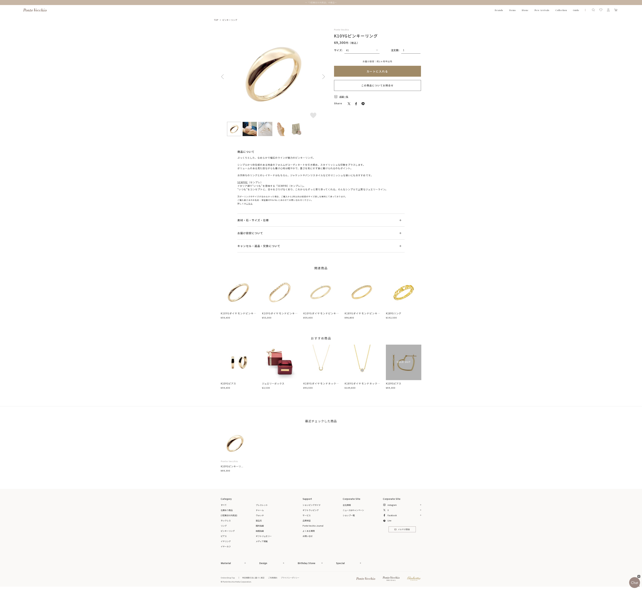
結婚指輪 (260, 530)
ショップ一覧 (349, 515)
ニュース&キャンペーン (353, 510)
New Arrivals (541, 10)
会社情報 (347, 504)
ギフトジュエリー (264, 536)
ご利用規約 (272, 577)
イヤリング (226, 541)
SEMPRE (242, 182)
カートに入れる (377, 71)
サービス (307, 515)
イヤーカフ (226, 546)
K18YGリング (393, 313)
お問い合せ (308, 536)
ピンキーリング (229, 19)
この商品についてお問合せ (377, 85)
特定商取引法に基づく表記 (253, 577)
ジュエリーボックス (273, 383)
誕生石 (259, 520)
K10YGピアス (228, 383)
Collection (561, 10)
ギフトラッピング (311, 510)
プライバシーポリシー (290, 577)
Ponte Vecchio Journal (313, 525)
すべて (224, 504)
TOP (216, 19)
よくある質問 (309, 530)
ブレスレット (262, 504)
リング (224, 525)
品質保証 (307, 520)
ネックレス (226, 520)
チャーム (260, 510)
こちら (249, 203)
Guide (576, 10)
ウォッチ (260, 515)
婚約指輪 (260, 525)
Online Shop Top (228, 577)
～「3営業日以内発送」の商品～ (321, 2)
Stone (525, 10)
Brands (499, 10)
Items (512, 10)
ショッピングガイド (312, 504)
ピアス (224, 536)
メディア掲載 (262, 541)
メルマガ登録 (404, 529)
